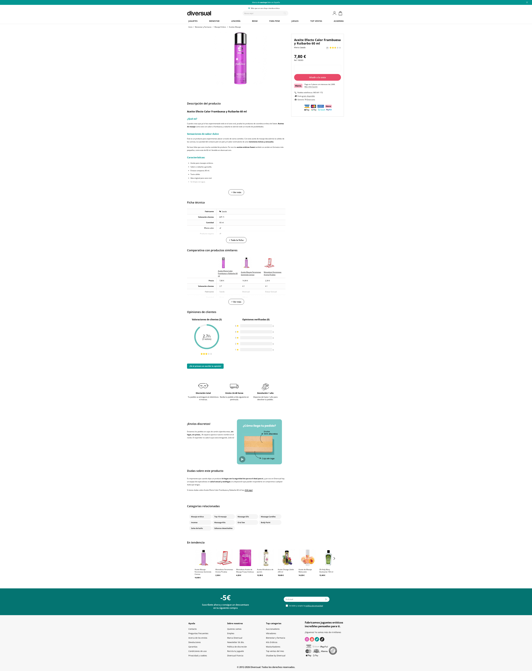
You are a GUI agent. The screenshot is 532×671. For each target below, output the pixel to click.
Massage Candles (268, 516)
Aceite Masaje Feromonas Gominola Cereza (203, 571)
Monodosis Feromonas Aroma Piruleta (224, 570)
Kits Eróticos (271, 642)
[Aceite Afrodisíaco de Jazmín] (266, 558)
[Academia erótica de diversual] (317, 639)
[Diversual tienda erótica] (209, 12)
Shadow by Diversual (275, 655)
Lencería (235, 21)
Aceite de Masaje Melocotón (305, 570)
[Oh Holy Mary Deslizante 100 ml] (328, 558)
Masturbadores (273, 646)
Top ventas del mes (275, 651)
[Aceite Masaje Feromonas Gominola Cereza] (204, 558)
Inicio (190, 27)
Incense (194, 522)
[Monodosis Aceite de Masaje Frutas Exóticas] (245, 558)
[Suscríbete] (326, 600)
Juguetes (193, 21)
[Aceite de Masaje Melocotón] (308, 558)
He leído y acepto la (306, 605)
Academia (339, 21)
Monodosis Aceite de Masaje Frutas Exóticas (245, 570)
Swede (224, 211)
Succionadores (273, 629)
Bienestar (214, 21)
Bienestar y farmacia (275, 637)
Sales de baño (197, 528)
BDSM (255, 21)
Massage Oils (243, 516)
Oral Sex (241, 522)
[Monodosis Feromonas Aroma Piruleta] (224, 558)
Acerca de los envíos (197, 637)
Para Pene (274, 21)
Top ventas (316, 21)
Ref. (295, 60)
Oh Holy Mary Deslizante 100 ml (326, 570)
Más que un (266, 2)
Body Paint (265, 522)
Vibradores (271, 633)
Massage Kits (219, 522)
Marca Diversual (234, 637)
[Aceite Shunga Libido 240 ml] (287, 558)
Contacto (192, 629)
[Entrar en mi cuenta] (334, 13)
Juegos (295, 21)
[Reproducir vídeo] (242, 459)
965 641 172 (318, 92)
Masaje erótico (197, 516)
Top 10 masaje (220, 516)
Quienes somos (234, 629)
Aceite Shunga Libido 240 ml (286, 570)
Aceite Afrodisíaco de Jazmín (265, 570)
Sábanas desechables (223, 528)
